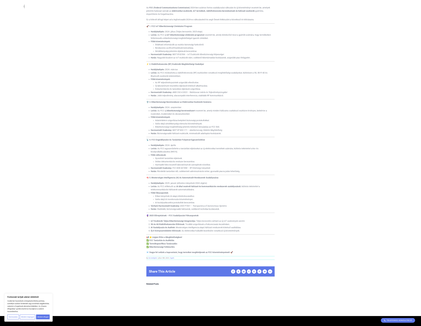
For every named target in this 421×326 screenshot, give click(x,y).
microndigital (152, 258)
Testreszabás (13, 317)
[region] (28, 307)
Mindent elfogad (42, 317)
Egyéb (172, 258)
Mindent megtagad (27, 317)
